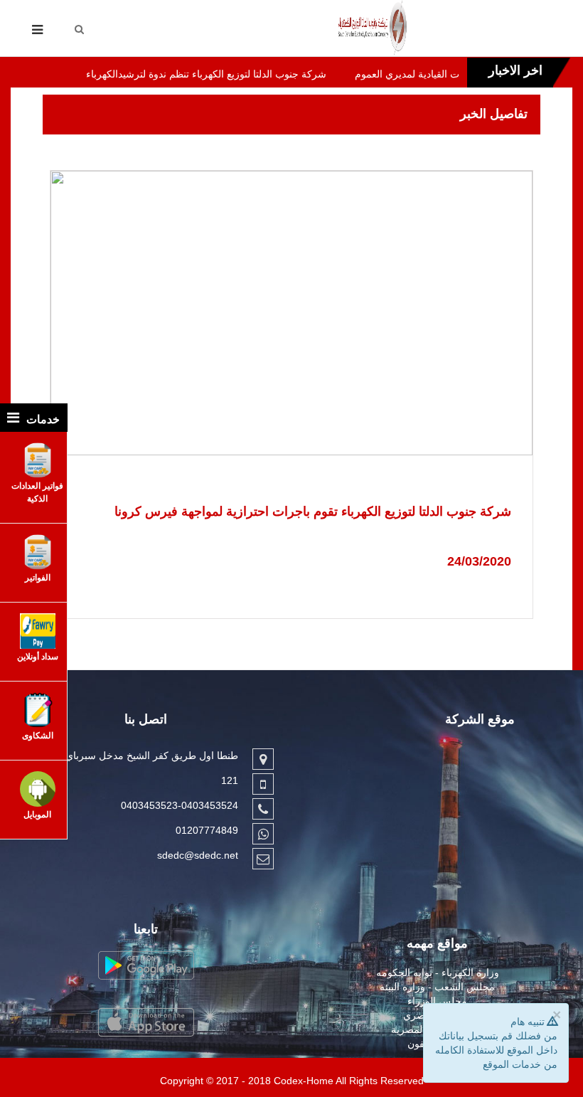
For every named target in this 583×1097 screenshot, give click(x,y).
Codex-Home (303, 1080)
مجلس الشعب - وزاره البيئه (437, 986)
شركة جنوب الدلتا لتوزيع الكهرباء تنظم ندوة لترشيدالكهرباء (180, 74)
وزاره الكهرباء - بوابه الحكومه (437, 972)
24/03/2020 (479, 561)
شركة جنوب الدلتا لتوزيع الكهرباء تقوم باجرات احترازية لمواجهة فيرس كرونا (312, 511)
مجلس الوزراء (437, 1001)
